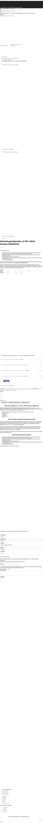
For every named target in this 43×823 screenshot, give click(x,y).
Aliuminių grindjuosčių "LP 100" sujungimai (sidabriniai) (13, 376)
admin (24, 13)
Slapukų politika (5, 793)
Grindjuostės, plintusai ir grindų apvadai (10, 58)
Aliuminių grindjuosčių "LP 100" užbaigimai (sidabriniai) (13, 365)
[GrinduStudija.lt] (3, 8)
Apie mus (3, 800)
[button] (25, 675)
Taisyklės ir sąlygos (5, 794)
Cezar (4, 400)
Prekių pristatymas (5, 791)
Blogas (3, 802)
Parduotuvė (4, 799)
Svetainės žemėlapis (5, 803)
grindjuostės (11, 424)
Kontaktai (3, 798)
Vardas (1, 563)
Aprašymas (4, 402)
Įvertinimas (2, 569)
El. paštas (2, 564)
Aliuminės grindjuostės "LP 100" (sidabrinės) (11, 359)
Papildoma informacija (14, 402)
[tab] (4, 402)
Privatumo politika (5, 792)
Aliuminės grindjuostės (7, 59)
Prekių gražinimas (5, 790)
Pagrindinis (4, 56)
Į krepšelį (6, 381)
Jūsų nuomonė (3, 570)
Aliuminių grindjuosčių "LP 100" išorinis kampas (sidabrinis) (14, 370)
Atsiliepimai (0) (25, 402)
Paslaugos (4, 801)
